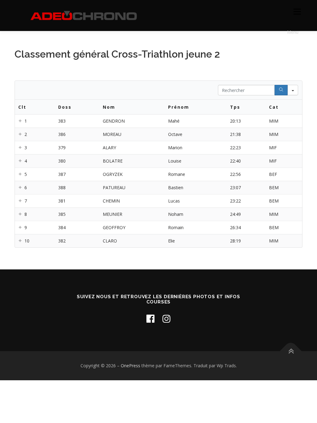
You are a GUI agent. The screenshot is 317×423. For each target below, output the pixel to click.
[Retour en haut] (291, 351)
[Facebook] (150, 318)
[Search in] (293, 90)
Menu (297, 12)
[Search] (281, 90)
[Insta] (167, 318)
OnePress (130, 365)
